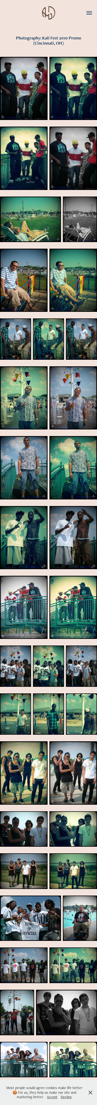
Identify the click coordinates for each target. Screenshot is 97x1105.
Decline (66, 1096)
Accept (52, 1096)
